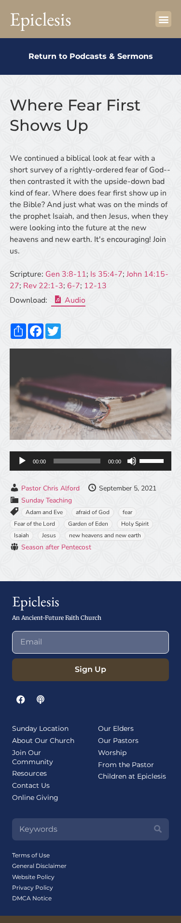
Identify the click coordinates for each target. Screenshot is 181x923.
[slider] (153, 460)
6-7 (73, 285)
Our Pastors (118, 740)
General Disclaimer (39, 865)
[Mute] (132, 461)
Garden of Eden (88, 524)
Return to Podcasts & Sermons (90, 56)
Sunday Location (40, 728)
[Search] (158, 829)
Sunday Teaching (46, 500)
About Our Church (43, 740)
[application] (90, 461)
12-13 (95, 285)
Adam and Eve (44, 512)
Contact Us (31, 785)
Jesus (49, 535)
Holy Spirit (135, 524)
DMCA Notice (32, 898)
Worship (112, 752)
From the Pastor (126, 764)
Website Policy (33, 877)
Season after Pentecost (56, 547)
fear (127, 512)
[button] (163, 19)
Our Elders (116, 728)
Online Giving (35, 797)
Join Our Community (32, 757)
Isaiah (21, 535)
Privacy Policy (32, 887)
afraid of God (93, 512)
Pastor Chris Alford (50, 488)
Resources (29, 773)
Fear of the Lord (34, 524)
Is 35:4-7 (106, 274)
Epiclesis (40, 19)
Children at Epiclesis (132, 776)
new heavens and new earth (105, 535)
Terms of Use (31, 855)
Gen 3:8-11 (65, 274)
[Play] (22, 461)
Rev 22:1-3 (43, 285)
